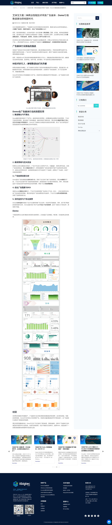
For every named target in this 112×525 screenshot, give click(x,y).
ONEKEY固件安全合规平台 (46, 492)
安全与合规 (81, 124)
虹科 (42, 503)
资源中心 (15, 8)
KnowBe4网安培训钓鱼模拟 (47, 490)
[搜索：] (78, 2)
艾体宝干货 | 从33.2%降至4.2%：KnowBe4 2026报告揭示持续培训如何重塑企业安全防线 (90, 448)
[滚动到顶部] (110, 518)
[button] (92, 2)
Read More (14, 463)
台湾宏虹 (43, 508)
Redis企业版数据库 (45, 485)
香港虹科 (43, 506)
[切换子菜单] (99, 131)
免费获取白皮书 (66, 504)
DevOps (80, 127)
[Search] (97, 18)
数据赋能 (81, 120)
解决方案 (22, 8)
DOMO (33, 23)
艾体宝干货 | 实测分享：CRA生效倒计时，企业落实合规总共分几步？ (21, 448)
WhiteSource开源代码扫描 (46, 487)
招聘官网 (43, 510)
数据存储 (81, 116)
